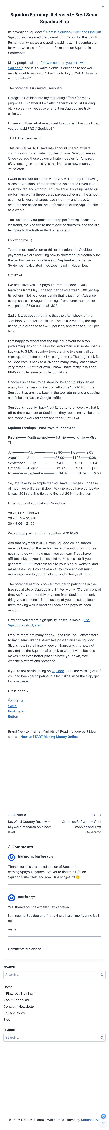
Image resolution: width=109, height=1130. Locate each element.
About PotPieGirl (16, 1000)
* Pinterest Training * (19, 993)
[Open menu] (103, 5)
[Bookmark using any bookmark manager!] (54, 708)
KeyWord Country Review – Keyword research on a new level (29, 823)
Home (7, 987)
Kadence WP (90, 1120)
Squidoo (58, 671)
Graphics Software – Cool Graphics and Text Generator (81, 823)
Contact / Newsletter (19, 1007)
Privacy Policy (14, 1013)
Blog (6, 1020)
